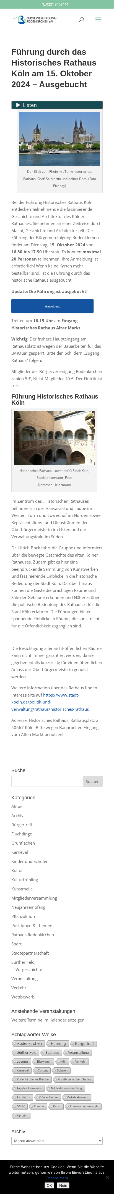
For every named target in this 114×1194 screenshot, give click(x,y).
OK (49, 1185)
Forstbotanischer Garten (74, 1079)
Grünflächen (23, 843)
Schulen (62, 1070)
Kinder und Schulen (29, 861)
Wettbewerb (23, 997)
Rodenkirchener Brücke (33, 1079)
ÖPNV (21, 1106)
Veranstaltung (24, 978)
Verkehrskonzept (77, 1097)
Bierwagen (44, 1061)
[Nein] (107, 1177)
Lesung (22, 1061)
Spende (39, 1106)
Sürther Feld (23, 962)
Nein (63, 1185)
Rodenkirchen (29, 1043)
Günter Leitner (48, 1097)
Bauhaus (52, 1053)
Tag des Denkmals (29, 1088)
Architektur (23, 1097)
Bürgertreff (21, 824)
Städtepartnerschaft (30, 953)
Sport (16, 944)
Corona (43, 1070)
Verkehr (18, 987)
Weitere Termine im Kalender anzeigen (47, 1020)
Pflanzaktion (23, 916)
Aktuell (18, 806)
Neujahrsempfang (28, 907)
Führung (58, 1043)
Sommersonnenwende (84, 1106)
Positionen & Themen (31, 925)
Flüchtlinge (21, 834)
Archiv (17, 815)
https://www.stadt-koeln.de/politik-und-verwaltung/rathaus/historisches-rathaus (50, 702)
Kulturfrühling (24, 879)
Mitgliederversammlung (34, 898)
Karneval (19, 852)
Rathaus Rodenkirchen (32, 934)
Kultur (17, 870)
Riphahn (22, 1115)
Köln (63, 1061)
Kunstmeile (22, 889)
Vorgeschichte (28, 969)
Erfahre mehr (57, 1178)
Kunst (57, 1106)
